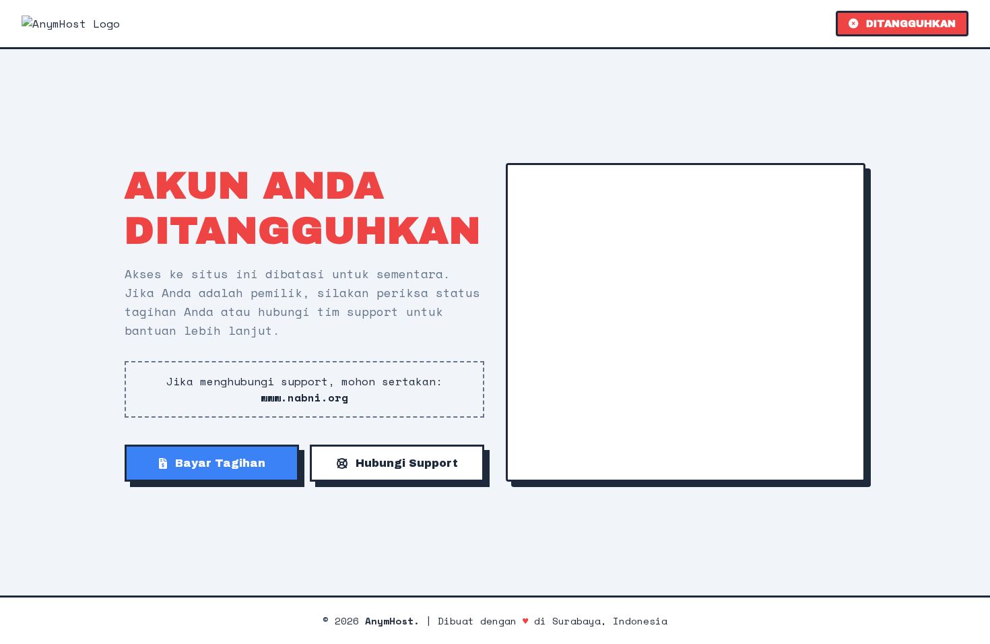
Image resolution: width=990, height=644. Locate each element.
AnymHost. (392, 621)
